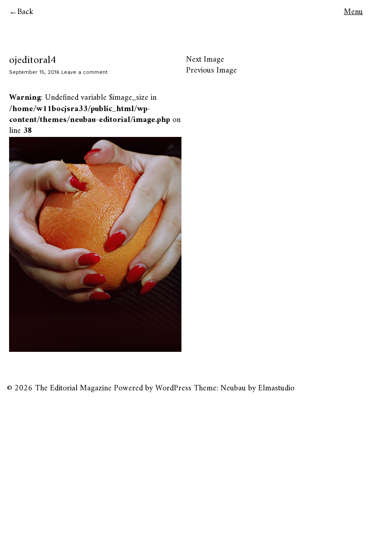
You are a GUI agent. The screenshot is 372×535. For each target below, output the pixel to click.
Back (25, 12)
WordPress (173, 388)
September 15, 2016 (34, 72)
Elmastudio (276, 388)
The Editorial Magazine (73, 388)
